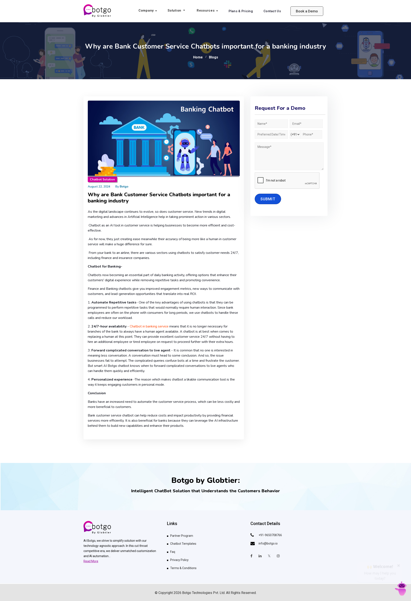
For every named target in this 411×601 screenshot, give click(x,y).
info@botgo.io (268, 543)
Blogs (213, 57)
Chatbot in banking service (149, 326)
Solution (175, 10)
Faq (172, 551)
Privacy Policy (179, 560)
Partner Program (181, 535)
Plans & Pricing (241, 11)
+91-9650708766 (270, 535)
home (198, 57)
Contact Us (272, 11)
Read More (90, 561)
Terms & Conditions (183, 568)
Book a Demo (307, 11)
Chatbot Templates (183, 543)
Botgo (124, 186)
